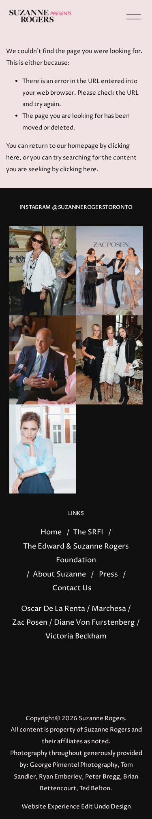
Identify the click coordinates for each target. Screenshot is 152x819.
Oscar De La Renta (53, 609)
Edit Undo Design (106, 806)
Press (108, 574)
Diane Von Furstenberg (94, 623)
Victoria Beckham (76, 636)
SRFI (95, 532)
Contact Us (72, 588)
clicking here (78, 169)
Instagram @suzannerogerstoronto (76, 207)
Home (51, 532)
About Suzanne (59, 574)
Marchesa (109, 609)
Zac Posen (29, 623)
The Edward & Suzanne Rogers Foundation (76, 553)
